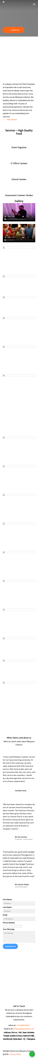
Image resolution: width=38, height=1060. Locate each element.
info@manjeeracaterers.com (23, 1029)
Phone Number (9, 923)
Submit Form (10, 946)
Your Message (8, 929)
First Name (7, 899)
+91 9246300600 (23, 1025)
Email (5, 915)
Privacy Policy (15, 1054)
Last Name (7, 907)
